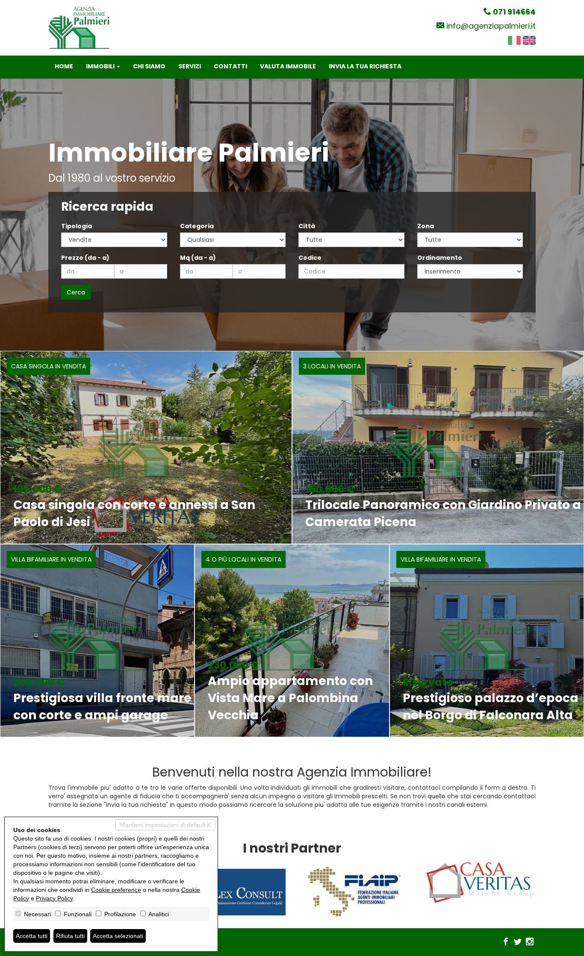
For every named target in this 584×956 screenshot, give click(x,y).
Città (306, 226)
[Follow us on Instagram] (530, 942)
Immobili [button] (101, 66)
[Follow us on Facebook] (506, 942)
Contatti (230, 66)
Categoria (197, 226)
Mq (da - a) (198, 257)
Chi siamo (149, 66)
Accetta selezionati (118, 935)
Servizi (189, 66)
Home (64, 66)
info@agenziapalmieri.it (491, 26)
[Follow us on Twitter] (518, 942)
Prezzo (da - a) (85, 257)
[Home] (78, 27)
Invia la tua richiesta (365, 66)
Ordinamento (439, 257)
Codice (309, 257)
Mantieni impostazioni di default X (165, 824)
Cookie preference (116, 889)
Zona (425, 226)
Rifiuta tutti (70, 935)
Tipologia (76, 226)
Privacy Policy (54, 898)
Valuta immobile (288, 66)
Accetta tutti (31, 935)
